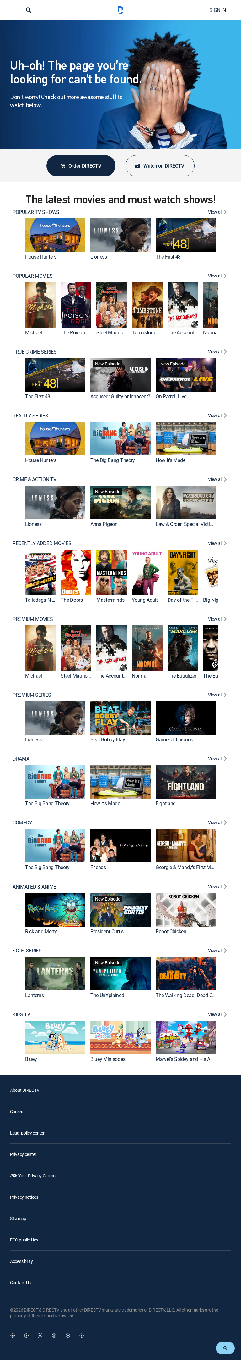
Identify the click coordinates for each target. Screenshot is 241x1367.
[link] (55, 235)
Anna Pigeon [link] (103, 524)
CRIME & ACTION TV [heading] (34, 479)
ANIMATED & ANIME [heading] (34, 887)
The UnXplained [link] (107, 995)
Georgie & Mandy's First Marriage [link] (191, 867)
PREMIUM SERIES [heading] (32, 695)
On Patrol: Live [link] (171, 396)
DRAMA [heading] (21, 759)
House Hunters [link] (40, 256)
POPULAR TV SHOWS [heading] (36, 212)
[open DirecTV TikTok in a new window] (81, 1335)
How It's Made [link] (170, 460)
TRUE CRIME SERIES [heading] (35, 352)
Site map (18, 1218)
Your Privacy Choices (37, 1176)
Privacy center (23, 1154)
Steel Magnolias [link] (113, 332)
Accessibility (21, 1261)
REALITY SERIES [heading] (30, 415)
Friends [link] (98, 867)
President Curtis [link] (107, 931)
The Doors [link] (72, 599)
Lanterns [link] (34, 995)
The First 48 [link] (168, 256)
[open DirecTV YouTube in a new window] (67, 1335)
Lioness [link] (98, 256)
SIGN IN (217, 10)
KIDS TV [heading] (21, 1014)
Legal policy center (27, 1133)
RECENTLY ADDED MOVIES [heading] (42, 543)
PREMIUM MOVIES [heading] (33, 619)
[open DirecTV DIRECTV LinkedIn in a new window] (12, 1335)
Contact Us (20, 1283)
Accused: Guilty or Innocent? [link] (120, 396)
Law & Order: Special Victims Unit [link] (191, 524)
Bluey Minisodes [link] (107, 1059)
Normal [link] (211, 332)
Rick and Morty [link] (41, 931)
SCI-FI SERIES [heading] (27, 950)
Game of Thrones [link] (174, 739)
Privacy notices (24, 1197)
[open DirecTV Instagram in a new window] (53, 1335)
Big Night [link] (212, 599)
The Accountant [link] (184, 332)
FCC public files (24, 1240)
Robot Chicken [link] (171, 931)
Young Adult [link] (145, 599)
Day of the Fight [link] (184, 599)
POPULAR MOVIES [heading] (33, 276)
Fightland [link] (166, 803)
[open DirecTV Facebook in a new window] (26, 1335)
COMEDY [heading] (22, 822)
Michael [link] (33, 332)
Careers (17, 1111)
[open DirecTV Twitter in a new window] (40, 1335)
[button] (15, 10)
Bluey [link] (31, 1059)
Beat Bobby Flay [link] (107, 739)
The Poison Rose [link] (78, 332)
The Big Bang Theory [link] (112, 460)
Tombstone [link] (144, 332)
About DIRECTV (24, 1090)
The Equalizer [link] (182, 675)
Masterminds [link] (110, 599)
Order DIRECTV (84, 165)
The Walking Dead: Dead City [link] (186, 995)
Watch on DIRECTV (163, 165)
